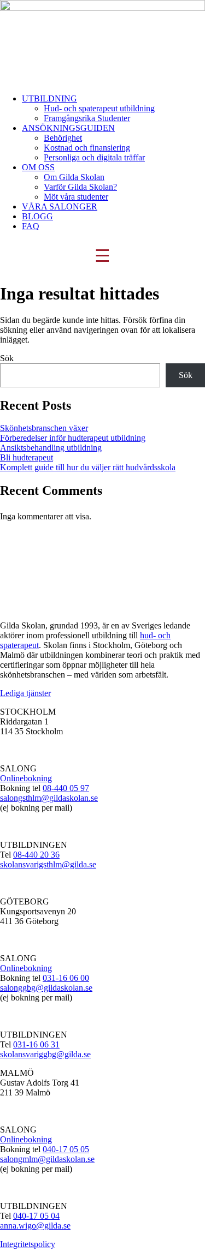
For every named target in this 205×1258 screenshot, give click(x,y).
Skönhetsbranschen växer (44, 428)
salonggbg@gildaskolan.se (46, 987)
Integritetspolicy (27, 1244)
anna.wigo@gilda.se (35, 1225)
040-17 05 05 (66, 1149)
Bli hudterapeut (26, 457)
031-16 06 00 (66, 978)
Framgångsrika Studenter (87, 118)
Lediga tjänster (25, 693)
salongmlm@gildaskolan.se (47, 1159)
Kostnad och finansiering (87, 147)
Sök (7, 358)
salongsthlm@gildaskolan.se (49, 797)
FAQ (30, 226)
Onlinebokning (26, 778)
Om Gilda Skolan (74, 177)
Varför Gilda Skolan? (80, 186)
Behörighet (63, 137)
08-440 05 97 (66, 788)
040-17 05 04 (36, 1215)
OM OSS (38, 167)
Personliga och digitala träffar (94, 157)
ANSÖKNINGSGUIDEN (68, 128)
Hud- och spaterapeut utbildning (99, 108)
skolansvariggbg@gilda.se (45, 1054)
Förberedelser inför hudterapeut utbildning (72, 437)
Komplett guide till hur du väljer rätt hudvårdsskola (87, 467)
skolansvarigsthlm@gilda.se (48, 864)
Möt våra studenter (76, 196)
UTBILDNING (49, 98)
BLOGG (37, 216)
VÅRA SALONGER (59, 206)
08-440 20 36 (36, 854)
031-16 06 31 (36, 1044)
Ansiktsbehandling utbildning (51, 447)
